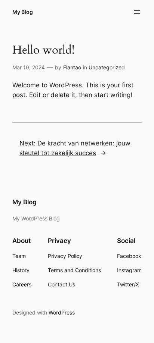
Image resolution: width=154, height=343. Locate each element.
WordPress (62, 312)
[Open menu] (137, 11)
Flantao (72, 67)
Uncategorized (107, 67)
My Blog (22, 12)
